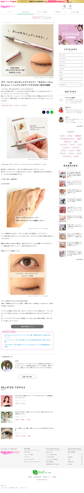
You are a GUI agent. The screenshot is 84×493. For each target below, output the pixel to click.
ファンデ (79, 153)
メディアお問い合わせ (51, 454)
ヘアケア (61, 68)
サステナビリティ (24, 487)
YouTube (70, 464)
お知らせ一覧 (49, 452)
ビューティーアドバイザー (30, 461)
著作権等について (47, 477)
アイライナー (24, 105)
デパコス (71, 153)
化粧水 (78, 150)
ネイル (61, 72)
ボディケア (62, 65)
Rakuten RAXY (8, 6)
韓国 (76, 141)
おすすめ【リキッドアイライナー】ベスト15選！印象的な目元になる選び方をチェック (27, 336)
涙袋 (29, 435)
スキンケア (62, 55)
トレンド (23, 403)
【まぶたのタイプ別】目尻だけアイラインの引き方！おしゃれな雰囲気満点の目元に (27, 346)
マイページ (27, 457)
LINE (69, 459)
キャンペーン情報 (42, 12)
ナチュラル (23, 435)
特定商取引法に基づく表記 (52, 464)
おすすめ (70, 136)
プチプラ (17, 105)
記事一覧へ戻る (27, 377)
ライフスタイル (66, 156)
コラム (61, 75)
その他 (61, 79)
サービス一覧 (4, 487)
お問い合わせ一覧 (13, 487)
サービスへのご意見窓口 (52, 459)
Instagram (70, 457)
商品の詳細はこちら (27, 326)
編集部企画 (78, 136)
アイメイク (7, 103)
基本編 (22, 419)
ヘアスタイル (66, 147)
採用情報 (54, 477)
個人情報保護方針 (37, 477)
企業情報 (30, 477)
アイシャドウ (63, 144)
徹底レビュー (68, 141)
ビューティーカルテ (29, 459)
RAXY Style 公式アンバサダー (7, 105)
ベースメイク (62, 58)
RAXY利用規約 (49, 461)
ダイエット (63, 153)
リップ (79, 144)
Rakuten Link (71, 461)
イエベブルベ (76, 147)
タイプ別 (76, 156)
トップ (9, 12)
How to (17, 403)
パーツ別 (28, 419)
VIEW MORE (79, 126)
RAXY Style (25, 12)
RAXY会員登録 (71, 452)
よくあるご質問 (75, 12)
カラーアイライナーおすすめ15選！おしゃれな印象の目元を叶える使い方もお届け (27, 341)
